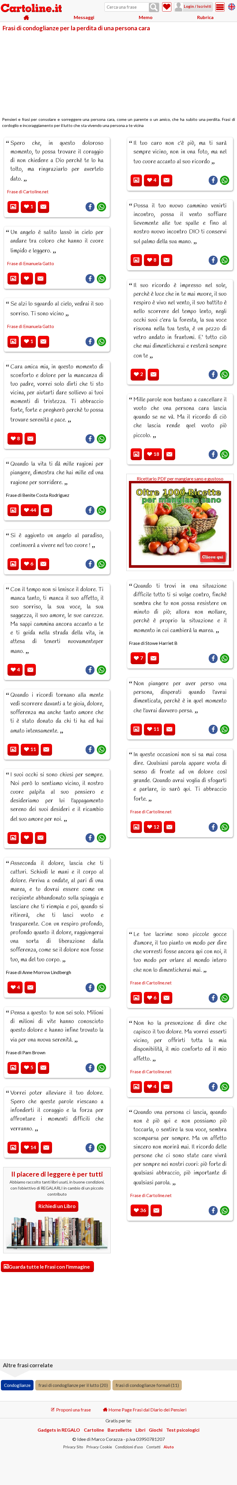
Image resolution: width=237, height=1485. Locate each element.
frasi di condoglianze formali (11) (147, 1385)
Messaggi (84, 17)
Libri (140, 1429)
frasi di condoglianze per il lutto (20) (73, 1385)
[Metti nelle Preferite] (27, 278)
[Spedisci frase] (43, 207)
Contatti (153, 1447)
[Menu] (220, 7)
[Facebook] (90, 206)
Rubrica (205, 17)
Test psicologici (182, 1429)
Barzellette (120, 1429)
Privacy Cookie (99, 1447)
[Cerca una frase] (154, 7)
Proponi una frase (73, 1409)
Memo (146, 17)
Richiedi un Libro (57, 1206)
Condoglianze (17, 1385)
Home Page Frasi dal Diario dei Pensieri (147, 1409)
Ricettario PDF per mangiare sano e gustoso (180, 478)
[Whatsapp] (101, 206)
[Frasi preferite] (166, 7)
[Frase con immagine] (13, 207)
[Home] (26, 17)
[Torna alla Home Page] (32, 8)
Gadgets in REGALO (59, 1429)
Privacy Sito (73, 1447)
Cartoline (94, 1429)
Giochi (155, 1429)
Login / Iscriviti (197, 6)
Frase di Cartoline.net (28, 191)
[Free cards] (231, 6)
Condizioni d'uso (129, 1447)
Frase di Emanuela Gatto (30, 263)
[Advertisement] (118, 74)
